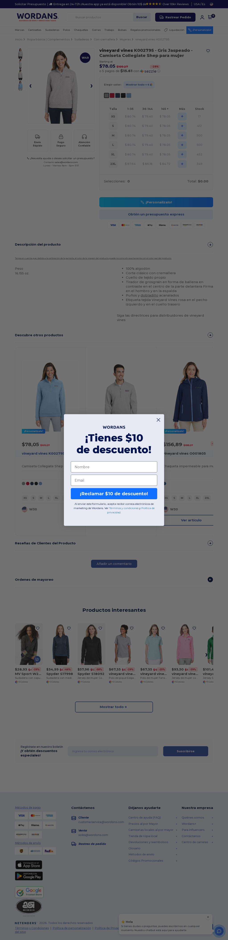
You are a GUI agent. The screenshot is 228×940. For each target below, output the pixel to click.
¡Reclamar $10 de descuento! (114, 493)
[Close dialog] (158, 420)
